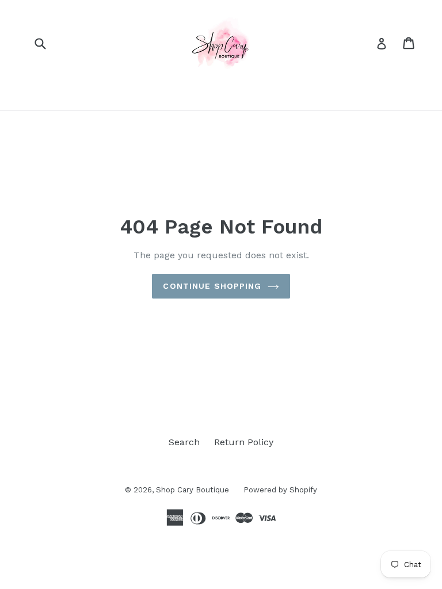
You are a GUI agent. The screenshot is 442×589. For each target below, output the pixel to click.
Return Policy (243, 442)
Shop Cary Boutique (192, 489)
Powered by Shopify (280, 489)
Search (184, 442)
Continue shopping (212, 285)
